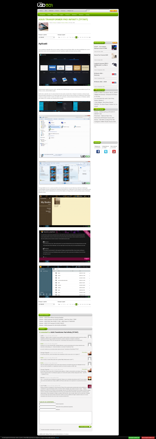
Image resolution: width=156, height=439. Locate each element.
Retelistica (74, 14)
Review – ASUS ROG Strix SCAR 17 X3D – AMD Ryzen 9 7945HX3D (57, 321)
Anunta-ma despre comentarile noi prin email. (51, 429)
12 (78, 37)
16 (87, 37)
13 (80, 37)
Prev (59, 37)
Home (41, 10)
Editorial (51, 10)
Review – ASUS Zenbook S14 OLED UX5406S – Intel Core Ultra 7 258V (57, 319)
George (54, 22)
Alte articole (100, 109)
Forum (57, 10)
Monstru (43, 377)
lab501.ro (46, 5)
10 (74, 37)
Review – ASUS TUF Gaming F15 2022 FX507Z (51, 323)
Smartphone (42, 14)
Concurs (63, 10)
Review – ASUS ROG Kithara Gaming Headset (51, 317)
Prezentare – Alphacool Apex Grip (103, 115)
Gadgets (61, 14)
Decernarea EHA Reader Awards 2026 (104, 117)
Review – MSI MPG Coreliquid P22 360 (104, 119)
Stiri (46, 10)
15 (84, 37)
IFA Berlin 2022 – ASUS (100, 81)
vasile (42, 335)
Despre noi (70, 10)
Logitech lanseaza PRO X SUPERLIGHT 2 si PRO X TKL (101, 65)
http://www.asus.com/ (66, 359)
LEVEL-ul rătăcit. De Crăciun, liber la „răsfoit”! (106, 92)
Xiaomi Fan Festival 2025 (101, 55)
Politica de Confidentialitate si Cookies (59, 434)
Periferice (67, 14)
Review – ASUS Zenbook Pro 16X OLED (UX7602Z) (52, 325)
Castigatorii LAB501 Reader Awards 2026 (105, 121)
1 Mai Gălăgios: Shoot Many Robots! (103, 102)
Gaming (87, 14)
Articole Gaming (101, 90)
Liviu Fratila (43, 385)
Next (90, 37)
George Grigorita (45, 352)
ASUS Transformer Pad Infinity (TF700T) (63, 19)
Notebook (55, 14)
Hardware (81, 14)
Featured (63, 22)
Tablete (49, 14)
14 (82, 37)
